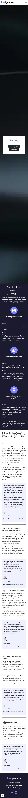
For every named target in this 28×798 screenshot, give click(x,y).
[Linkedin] (16, 792)
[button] (11, 146)
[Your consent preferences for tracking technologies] (2, 795)
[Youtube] (12, 792)
